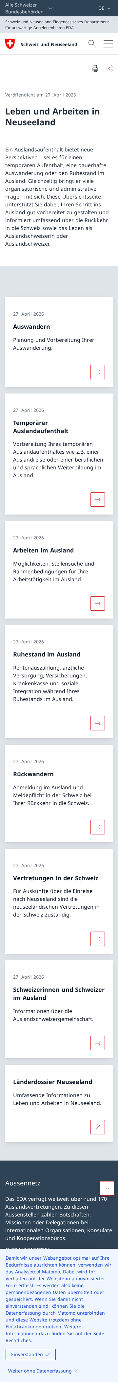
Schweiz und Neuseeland (49, 44)
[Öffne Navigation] (108, 43)
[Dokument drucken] (95, 68)
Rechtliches (18, 1340)
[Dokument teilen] (109, 68)
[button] (107, 1188)
